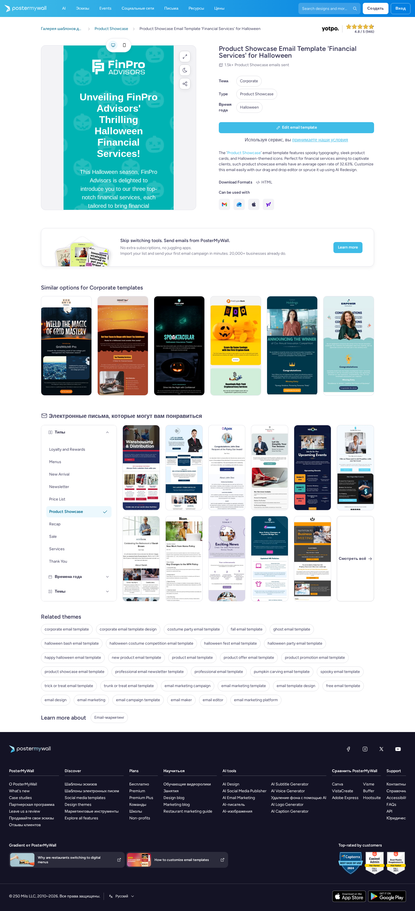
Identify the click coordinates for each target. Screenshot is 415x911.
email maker (181, 700)
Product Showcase (257, 94)
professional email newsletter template (149, 671)
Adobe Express (345, 797)
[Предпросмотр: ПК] (112, 45)
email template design (296, 685)
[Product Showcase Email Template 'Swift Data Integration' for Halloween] (66, 346)
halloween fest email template (230, 643)
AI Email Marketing (238, 797)
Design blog (173, 797)
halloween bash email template (72, 643)
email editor (213, 700)
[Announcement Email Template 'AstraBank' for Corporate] (141, 558)
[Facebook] (348, 749)
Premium (137, 791)
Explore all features (81, 818)
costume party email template (193, 629)
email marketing (91, 700)
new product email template (136, 657)
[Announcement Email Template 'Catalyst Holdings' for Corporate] (292, 346)
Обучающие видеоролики (187, 784)
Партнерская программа (31, 804)
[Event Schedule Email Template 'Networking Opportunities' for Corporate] (312, 467)
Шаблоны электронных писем (92, 791)
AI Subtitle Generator (290, 784)
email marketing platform (256, 700)
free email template (343, 685)
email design (56, 700)
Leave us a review (24, 811)
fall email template (247, 629)
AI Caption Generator (290, 811)
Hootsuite (372, 797)
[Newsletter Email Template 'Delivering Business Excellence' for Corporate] (184, 467)
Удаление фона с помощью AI (298, 797)
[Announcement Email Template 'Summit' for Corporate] (227, 558)
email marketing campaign (188, 685)
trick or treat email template (69, 685)
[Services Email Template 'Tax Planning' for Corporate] (355, 467)
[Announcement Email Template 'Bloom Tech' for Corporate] (184, 558)
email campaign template (138, 700)
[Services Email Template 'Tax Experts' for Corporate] (269, 467)
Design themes (78, 804)
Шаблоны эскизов (81, 784)
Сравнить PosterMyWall (354, 770)
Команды (137, 804)
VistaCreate (342, 791)
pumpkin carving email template (282, 671)
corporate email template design (128, 629)
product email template (192, 657)
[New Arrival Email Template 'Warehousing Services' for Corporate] (141, 467)
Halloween (249, 107)
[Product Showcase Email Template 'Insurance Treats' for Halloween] (179, 346)
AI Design (230, 784)
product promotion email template (315, 657)
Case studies (20, 797)
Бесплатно (139, 784)
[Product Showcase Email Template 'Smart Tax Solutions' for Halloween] (122, 346)
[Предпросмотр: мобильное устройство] (124, 45)
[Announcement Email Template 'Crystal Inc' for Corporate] (269, 558)
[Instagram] (365, 749)
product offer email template (249, 657)
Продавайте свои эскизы (31, 818)
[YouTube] (398, 749)
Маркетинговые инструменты (92, 811)
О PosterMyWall (23, 784)
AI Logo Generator (287, 804)
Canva (337, 784)
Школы (135, 811)
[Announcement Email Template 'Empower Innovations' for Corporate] (348, 346)
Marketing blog (176, 804)
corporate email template (67, 629)
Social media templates (85, 797)
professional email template (219, 671)
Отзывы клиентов (25, 825)
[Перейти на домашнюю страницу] (23, 8)
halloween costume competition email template (151, 643)
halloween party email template (295, 643)
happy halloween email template (73, 657)
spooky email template (340, 671)
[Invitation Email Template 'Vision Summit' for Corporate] (312, 558)
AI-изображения (237, 811)
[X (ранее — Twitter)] (381, 749)
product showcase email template (74, 671)
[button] (185, 56)
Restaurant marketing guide (187, 811)
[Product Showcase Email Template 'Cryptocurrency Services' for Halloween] (235, 346)
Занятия (171, 791)
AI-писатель (233, 804)
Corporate (249, 81)
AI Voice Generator (288, 791)
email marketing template (243, 685)
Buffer (368, 791)
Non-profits (139, 818)
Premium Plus (141, 797)
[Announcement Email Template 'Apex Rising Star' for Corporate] (227, 467)
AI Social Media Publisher (244, 791)
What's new (19, 791)
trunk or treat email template (129, 685)
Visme (368, 784)
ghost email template (291, 629)
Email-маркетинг (109, 717)
